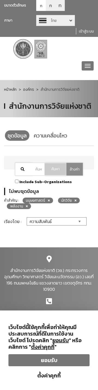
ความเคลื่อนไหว (50, 135)
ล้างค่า (74, 169)
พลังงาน (16, 206)
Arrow (55, 20)
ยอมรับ (49, 360)
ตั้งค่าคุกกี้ (49, 375)
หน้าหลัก (10, 89)
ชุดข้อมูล (17, 135)
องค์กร (28, 89)
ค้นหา (55, 169)
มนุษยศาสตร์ (35, 200)
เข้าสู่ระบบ (86, 31)
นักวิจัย (66, 200)
